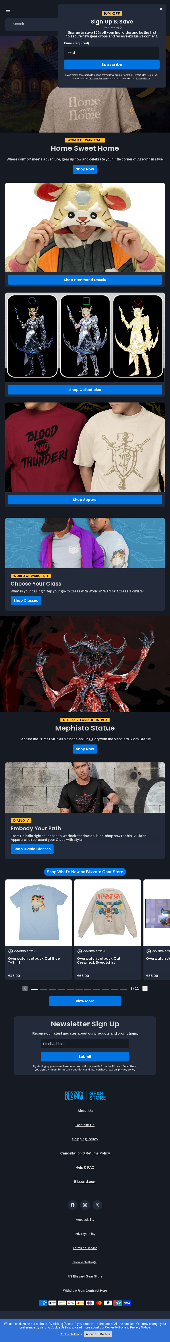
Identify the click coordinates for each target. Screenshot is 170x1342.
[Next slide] (145, 988)
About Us (85, 1111)
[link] (38, 929)
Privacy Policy (85, 1234)
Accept (91, 1334)
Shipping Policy (85, 1139)
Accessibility (85, 1219)
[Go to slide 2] (43, 989)
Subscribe (111, 64)
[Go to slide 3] (52, 989)
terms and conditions (71, 1069)
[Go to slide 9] (105, 989)
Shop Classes (26, 600)
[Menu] (8, 10)
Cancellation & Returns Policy (85, 1153)
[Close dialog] (161, 9)
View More (85, 1001)
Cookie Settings (84, 1262)
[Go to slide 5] (70, 989)
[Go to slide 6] (79, 989)
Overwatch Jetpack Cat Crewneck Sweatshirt (98, 960)
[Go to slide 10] (114, 989)
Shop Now (85, 169)
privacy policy (126, 1069)
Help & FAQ (85, 1167)
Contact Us (85, 1125)
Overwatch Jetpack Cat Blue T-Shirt (34, 960)
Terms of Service (85, 1248)
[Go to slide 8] (96, 989)
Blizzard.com (85, 1182)
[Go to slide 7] (87, 989)
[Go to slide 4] (61, 989)
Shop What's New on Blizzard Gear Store (85, 872)
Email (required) (76, 43)
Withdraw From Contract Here (85, 1290)
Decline (105, 1334)
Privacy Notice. (140, 1327)
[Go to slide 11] (123, 989)
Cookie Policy (114, 1327)
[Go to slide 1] (34, 989)
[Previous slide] (25, 988)
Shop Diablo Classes (32, 849)
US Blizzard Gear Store (85, 1276)
